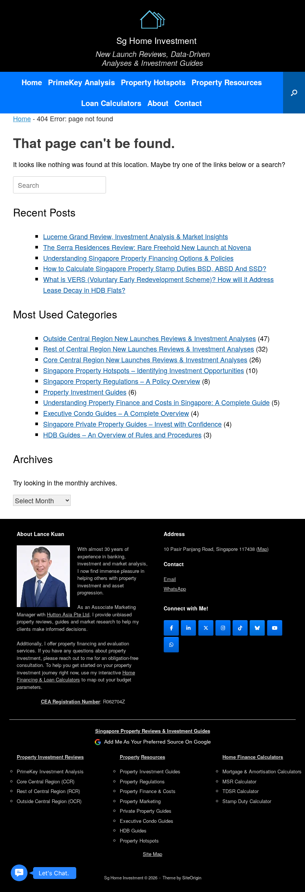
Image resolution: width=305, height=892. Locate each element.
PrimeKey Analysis (81, 82)
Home (32, 82)
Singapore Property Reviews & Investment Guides (152, 730)
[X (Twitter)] (206, 628)
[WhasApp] (171, 644)
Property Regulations (142, 781)
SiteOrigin (191, 877)
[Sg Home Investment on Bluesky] (257, 628)
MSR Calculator (239, 781)
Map (262, 548)
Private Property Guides (145, 810)
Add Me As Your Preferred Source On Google (157, 742)
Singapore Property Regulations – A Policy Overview (121, 381)
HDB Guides (133, 830)
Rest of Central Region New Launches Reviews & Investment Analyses (148, 348)
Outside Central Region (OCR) (49, 801)
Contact (188, 102)
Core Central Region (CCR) (45, 781)
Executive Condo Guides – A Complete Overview (116, 413)
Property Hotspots (153, 82)
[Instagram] (223, 628)
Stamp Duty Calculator (246, 801)
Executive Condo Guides (146, 820)
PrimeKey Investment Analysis (50, 771)
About (157, 102)
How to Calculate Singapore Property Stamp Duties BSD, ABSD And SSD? (154, 268)
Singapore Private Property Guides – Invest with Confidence (132, 424)
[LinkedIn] (188, 628)
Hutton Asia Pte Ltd (68, 614)
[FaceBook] (171, 628)
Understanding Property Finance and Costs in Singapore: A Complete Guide (156, 402)
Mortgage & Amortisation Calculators (262, 771)
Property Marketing (140, 801)
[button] (294, 92)
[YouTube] (274, 628)
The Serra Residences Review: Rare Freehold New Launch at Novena (147, 247)
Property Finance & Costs (148, 791)
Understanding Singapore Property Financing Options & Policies (138, 258)
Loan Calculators (111, 102)
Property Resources (227, 82)
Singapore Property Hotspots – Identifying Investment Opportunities (143, 370)
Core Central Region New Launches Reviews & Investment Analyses (145, 359)
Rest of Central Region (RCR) (48, 791)
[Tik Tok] (240, 628)
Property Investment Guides (84, 392)
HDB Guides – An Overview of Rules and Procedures (122, 434)
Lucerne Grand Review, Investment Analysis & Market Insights (135, 236)
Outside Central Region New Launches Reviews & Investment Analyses (149, 338)
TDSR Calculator (240, 791)
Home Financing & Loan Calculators (76, 676)
